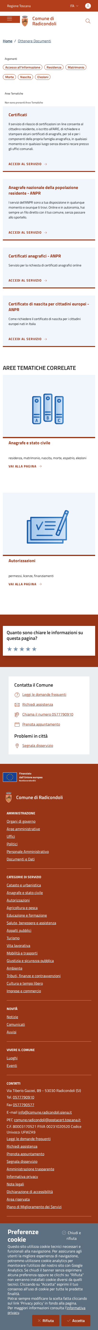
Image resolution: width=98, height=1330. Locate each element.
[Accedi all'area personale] (88, 6)
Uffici (11, 836)
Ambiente (14, 968)
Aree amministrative (23, 829)
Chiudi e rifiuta (77, 1235)
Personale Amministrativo (28, 851)
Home (7, 41)
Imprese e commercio (24, 991)
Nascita (25, 77)
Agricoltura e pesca (22, 908)
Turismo (13, 938)
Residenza (54, 67)
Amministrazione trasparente (30, 1169)
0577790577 (23, 1105)
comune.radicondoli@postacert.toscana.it (47, 1120)
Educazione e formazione (27, 915)
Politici (12, 844)
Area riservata (18, 1199)
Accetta (81, 1320)
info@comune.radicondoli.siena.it (45, 1112)
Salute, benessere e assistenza (31, 923)
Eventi (12, 1065)
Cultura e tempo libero (25, 983)
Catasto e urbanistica (24, 885)
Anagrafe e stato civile (25, 892)
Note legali (15, 1184)
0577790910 (23, 1097)
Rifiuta (51, 1320)
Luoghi (12, 1058)
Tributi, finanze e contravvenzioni (34, 976)
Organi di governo (21, 821)
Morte (9, 77)
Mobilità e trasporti (22, 953)
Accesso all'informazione (22, 67)
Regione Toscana (19, 5)
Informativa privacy (22, 1176)
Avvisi (11, 1032)
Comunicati (16, 1024)
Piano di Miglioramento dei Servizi (34, 1207)
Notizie (12, 1017)
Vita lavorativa (18, 945)
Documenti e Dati (21, 859)
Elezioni (42, 77)
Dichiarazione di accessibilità (30, 1191)
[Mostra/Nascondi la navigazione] (9, 18)
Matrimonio (76, 67)
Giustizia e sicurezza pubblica (30, 960)
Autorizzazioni (18, 900)
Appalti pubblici (19, 930)
